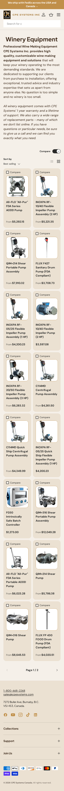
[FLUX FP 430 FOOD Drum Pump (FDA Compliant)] (47, 619)
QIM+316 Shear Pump (16, 637)
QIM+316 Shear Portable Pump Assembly (45, 516)
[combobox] (32, 23)
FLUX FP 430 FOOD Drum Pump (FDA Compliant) (44, 641)
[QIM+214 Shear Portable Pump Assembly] (17, 248)
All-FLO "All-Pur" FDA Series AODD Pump (17, 206)
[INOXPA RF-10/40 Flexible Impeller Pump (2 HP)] (47, 309)
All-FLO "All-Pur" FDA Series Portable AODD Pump (17, 580)
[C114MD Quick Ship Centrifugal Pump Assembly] (17, 432)
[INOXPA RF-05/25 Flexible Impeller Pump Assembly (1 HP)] (17, 309)
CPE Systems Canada (21, 782)
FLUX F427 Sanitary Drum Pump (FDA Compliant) (45, 269)
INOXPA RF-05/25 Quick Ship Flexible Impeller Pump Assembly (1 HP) (46, 455)
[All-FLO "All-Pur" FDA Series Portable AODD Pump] (17, 558)
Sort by (7, 159)
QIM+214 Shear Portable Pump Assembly (16, 267)
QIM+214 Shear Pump (45, 576)
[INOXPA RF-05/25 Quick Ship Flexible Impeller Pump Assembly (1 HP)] (47, 432)
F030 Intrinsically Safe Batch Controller (14, 518)
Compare (45, 151)
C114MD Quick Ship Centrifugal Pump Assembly (17, 451)
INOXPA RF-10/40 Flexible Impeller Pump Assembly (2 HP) (47, 208)
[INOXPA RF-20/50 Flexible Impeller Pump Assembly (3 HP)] (17, 370)
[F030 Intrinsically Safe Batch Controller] (17, 497)
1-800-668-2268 (14, 690)
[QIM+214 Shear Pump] (47, 558)
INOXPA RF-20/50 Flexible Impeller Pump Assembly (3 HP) (17, 392)
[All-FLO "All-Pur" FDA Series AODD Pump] (17, 186)
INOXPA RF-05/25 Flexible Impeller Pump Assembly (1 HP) (16, 331)
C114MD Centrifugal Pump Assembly (46, 390)
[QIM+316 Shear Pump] (17, 619)
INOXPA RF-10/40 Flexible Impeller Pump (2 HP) (45, 331)
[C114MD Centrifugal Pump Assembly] (47, 370)
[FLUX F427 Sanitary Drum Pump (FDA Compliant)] (47, 248)
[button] (51, 14)
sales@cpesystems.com (18, 694)
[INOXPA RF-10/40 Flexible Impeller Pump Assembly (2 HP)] (47, 186)
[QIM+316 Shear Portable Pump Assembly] (47, 497)
